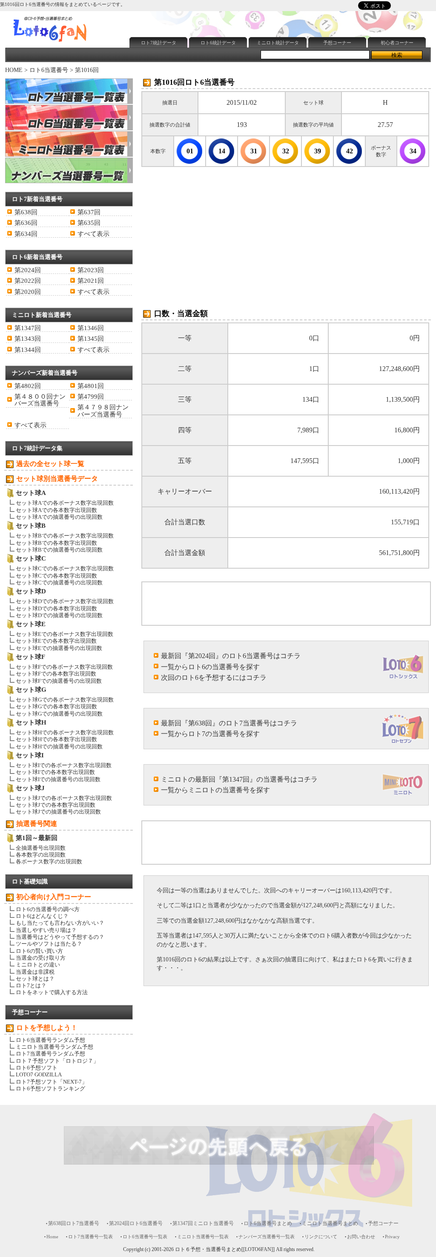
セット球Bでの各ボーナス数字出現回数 (65, 535)
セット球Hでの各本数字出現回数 (56, 739)
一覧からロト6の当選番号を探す (210, 667)
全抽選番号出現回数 (41, 848)
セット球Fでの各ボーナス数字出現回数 (64, 667)
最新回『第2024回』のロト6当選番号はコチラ (231, 656)
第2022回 (27, 280)
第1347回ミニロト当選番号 (203, 1223)
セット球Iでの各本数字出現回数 (55, 772)
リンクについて (320, 1236)
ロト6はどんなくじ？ (42, 916)
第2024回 (27, 270)
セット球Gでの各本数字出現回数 (56, 706)
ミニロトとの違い (38, 964)
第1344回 (27, 349)
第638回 (25, 212)
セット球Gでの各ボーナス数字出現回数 (65, 699)
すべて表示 (93, 233)
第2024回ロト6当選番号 (136, 1223)
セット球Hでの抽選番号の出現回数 (59, 746)
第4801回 (90, 386)
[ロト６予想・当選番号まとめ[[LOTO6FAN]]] (65, 43)
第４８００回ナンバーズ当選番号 (40, 400)
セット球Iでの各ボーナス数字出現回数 (64, 765)
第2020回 (27, 291)
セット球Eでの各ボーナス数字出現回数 (64, 634)
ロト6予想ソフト (36, 1067)
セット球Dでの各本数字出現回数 (56, 608)
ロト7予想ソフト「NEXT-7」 (51, 1082)
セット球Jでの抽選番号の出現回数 (58, 811)
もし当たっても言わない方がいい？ (60, 923)
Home (52, 1236)
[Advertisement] (226, 70)
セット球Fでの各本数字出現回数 (56, 673)
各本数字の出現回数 (41, 854)
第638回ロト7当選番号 (73, 1223)
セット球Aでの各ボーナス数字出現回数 (65, 503)
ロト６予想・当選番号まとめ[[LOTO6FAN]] (225, 1249)
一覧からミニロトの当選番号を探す (215, 790)
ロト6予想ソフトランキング (50, 1088)
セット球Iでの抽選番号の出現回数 (58, 779)
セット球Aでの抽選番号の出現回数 (59, 517)
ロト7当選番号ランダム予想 (50, 1053)
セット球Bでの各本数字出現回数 (56, 543)
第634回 (25, 233)
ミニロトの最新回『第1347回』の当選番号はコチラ (239, 779)
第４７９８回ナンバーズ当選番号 (103, 410)
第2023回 (90, 270)
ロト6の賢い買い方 (39, 951)
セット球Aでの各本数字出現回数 (56, 510)
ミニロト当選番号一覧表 (203, 1236)
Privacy (392, 1236)
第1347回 (27, 328)
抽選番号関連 (36, 824)
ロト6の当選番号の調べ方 (48, 909)
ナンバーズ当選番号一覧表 (266, 1236)
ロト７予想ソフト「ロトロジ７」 (57, 1061)
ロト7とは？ (31, 985)
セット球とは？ (35, 978)
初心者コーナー (397, 42)
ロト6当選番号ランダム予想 (50, 1040)
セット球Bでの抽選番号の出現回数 (59, 550)
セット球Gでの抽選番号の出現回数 (59, 713)
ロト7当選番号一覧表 (90, 1236)
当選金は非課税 (35, 972)
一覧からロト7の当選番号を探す (210, 734)
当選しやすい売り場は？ (46, 930)
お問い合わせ (361, 1236)
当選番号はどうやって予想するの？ (60, 937)
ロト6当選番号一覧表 (145, 1236)
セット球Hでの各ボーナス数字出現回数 (65, 732)
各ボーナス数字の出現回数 (49, 861)
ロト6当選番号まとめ (268, 1223)
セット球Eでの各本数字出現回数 (56, 641)
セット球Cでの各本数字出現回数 (56, 575)
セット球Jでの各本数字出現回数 (55, 805)
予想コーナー (337, 42)
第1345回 (90, 338)
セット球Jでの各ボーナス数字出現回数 (64, 798)
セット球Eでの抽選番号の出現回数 (59, 648)
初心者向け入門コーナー (53, 897)
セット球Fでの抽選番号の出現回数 (59, 681)
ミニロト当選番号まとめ (330, 1223)
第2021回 (90, 280)
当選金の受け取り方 (41, 958)
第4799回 (90, 396)
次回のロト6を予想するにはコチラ (214, 677)
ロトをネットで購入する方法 (52, 992)
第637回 (88, 212)
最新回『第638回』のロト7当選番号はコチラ (229, 723)
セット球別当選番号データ (57, 479)
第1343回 (27, 338)
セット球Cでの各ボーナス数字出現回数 (65, 568)
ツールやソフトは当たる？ (49, 944)
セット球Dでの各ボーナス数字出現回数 (65, 601)
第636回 (25, 222)
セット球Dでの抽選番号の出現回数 (59, 615)
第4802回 (27, 386)
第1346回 (90, 328)
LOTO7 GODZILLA (39, 1074)
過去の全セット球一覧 (50, 464)
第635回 (88, 222)
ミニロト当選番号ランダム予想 (54, 1047)
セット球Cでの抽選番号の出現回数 (59, 582)
